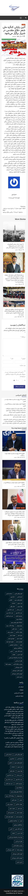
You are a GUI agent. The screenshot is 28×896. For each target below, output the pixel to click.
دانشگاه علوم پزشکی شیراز (16, 622)
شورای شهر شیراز (10, 642)
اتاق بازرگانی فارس (18, 594)
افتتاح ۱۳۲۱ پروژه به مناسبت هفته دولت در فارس (15, 400)
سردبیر (14, 36)
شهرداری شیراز (19, 642)
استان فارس (19, 597)
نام (12, 359)
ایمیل (23, 359)
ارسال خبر (21, 687)
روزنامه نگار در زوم (10, 626)
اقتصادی (22, 479)
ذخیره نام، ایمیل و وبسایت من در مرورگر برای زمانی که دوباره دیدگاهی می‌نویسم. (15, 374)
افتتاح (10, 600)
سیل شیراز (20, 635)
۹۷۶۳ (22, 727)
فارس (11, 651)
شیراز (21, 645)
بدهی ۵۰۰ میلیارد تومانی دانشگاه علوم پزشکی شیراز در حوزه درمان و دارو (14, 416)
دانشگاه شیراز (19, 619)
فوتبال (13, 654)
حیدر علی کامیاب (9, 616)
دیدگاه (23, 337)
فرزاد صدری (19, 654)
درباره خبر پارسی (19, 696)
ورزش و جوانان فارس (17, 664)
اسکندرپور (12, 597)
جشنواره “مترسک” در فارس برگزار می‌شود (13, 211)
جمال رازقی (12, 606)
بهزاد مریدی (20, 606)
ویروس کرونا (8, 664)
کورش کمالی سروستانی (17, 671)
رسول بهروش (19, 626)
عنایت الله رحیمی (18, 651)
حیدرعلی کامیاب (18, 616)
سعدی (21, 629)
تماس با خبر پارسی (18, 693)
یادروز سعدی (19, 677)
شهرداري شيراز (11, 638)
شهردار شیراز (19, 638)
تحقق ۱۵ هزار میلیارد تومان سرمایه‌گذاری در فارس (15, 405)
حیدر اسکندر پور (9, 613)
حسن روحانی (19, 610)
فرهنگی (23, 24)
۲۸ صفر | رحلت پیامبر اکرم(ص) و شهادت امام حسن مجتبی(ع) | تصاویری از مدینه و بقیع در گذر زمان (15, 246)
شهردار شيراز (12, 635)
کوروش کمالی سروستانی (17, 674)
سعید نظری (14, 629)
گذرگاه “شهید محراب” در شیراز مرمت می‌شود (14, 207)
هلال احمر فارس (18, 661)
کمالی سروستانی (18, 667)
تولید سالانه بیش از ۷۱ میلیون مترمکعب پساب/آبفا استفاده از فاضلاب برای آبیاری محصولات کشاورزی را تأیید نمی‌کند (16, 410)
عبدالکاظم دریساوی (18, 648)
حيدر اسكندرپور (11, 610)
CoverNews (9, 893)
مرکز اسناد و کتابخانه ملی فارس (15, 658)
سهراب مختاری (19, 632)
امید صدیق (20, 603)
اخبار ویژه (22, 449)
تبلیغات (21, 690)
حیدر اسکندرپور (19, 613)
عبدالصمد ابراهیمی (14, 645)
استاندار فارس (9, 594)
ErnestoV (20, 720)
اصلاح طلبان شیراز (18, 600)
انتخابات (13, 603)
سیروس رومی (11, 632)
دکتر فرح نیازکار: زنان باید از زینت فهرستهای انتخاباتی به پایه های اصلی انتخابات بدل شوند (14, 722)
